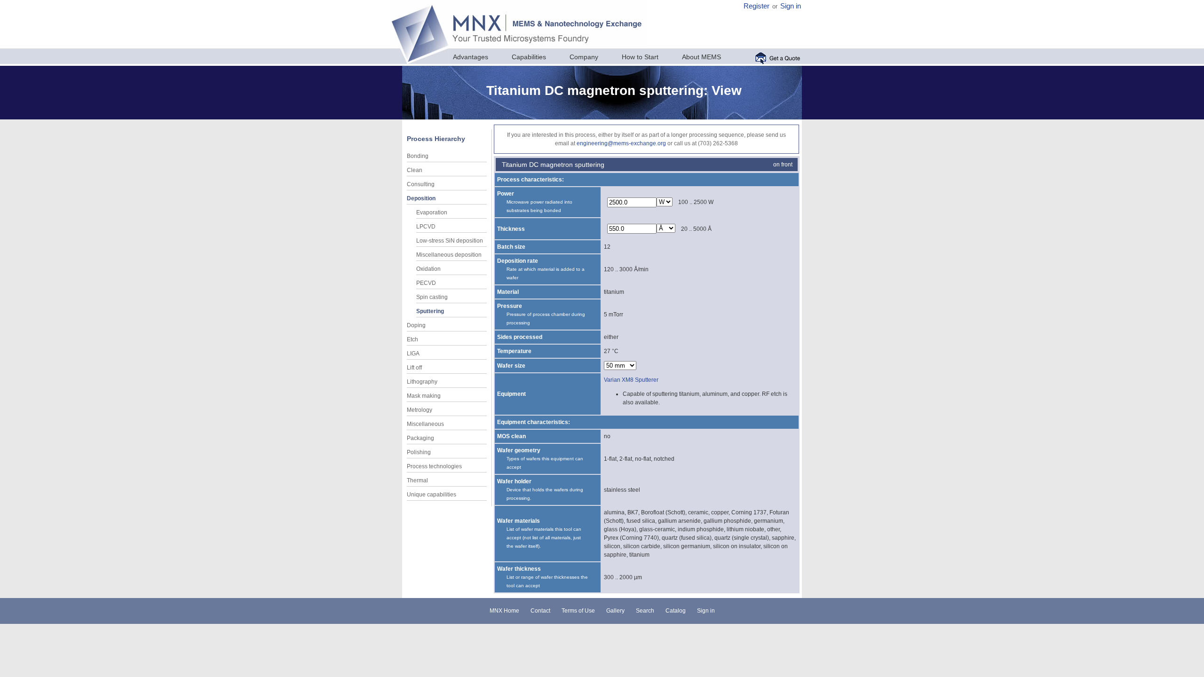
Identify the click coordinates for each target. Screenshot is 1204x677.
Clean (414, 170)
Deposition (421, 198)
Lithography (422, 381)
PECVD (426, 283)
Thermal (417, 480)
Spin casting (432, 297)
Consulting (421, 184)
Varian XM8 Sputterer (631, 380)
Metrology (419, 410)
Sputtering (430, 311)
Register (756, 6)
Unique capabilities (431, 494)
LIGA (413, 353)
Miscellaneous (425, 424)
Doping (416, 325)
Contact (540, 610)
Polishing (419, 452)
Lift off (414, 367)
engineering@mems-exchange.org (621, 143)
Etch (412, 339)
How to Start (640, 57)
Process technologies (434, 466)
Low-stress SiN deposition (449, 240)
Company (584, 57)
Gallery (615, 610)
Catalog (675, 610)
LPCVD (426, 226)
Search (645, 610)
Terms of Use (578, 610)
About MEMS (701, 57)
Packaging (420, 438)
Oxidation (428, 269)
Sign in (790, 6)
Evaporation (431, 212)
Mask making (424, 396)
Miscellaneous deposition (449, 255)
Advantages (470, 57)
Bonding (417, 156)
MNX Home (504, 610)
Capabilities (529, 57)
